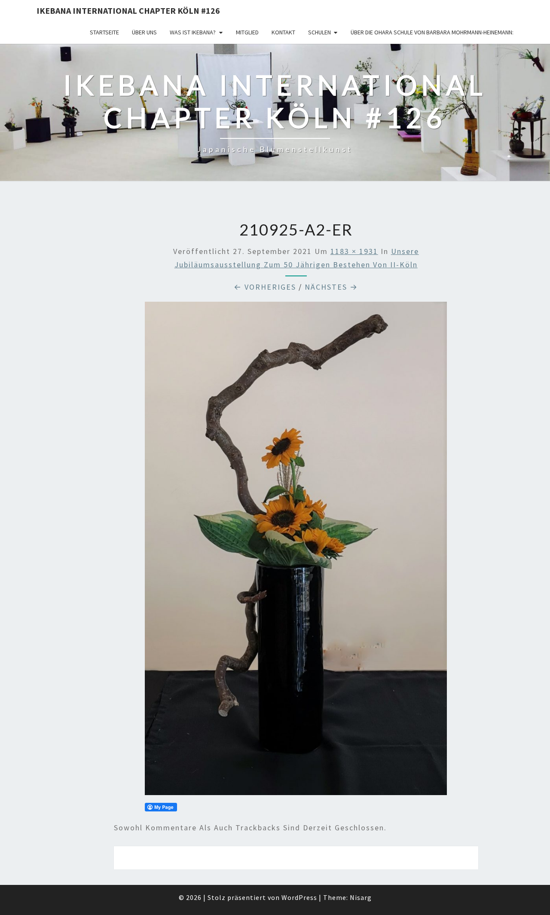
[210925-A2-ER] (296, 551)
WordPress (299, 897)
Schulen (319, 32)
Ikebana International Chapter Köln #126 (128, 10)
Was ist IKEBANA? (193, 32)
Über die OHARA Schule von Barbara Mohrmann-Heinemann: (432, 32)
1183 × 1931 (354, 251)
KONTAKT (283, 32)
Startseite (104, 32)
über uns (144, 32)
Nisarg (361, 897)
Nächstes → (331, 287)
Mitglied (247, 32)
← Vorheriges (265, 287)
